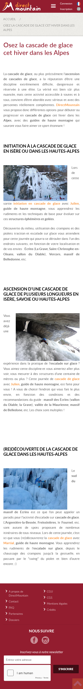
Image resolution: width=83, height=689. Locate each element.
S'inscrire (66, 669)
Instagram (45, 640)
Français (79, 4)
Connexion (66, 3)
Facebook (34, 640)
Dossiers (14, 620)
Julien (74, 203)
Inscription (66, 9)
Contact (14, 601)
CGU (50, 591)
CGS (49, 597)
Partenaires (16, 613)
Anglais (79, 9)
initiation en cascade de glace (36, 203)
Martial (8, 543)
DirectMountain (68, 105)
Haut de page (77, 683)
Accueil (9, 19)
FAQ (11, 607)
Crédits (51, 609)
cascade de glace (67, 379)
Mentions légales (57, 603)
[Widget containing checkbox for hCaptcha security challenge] (27, 673)
